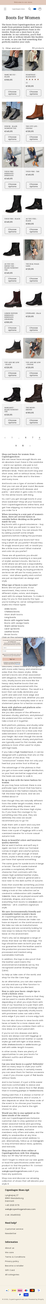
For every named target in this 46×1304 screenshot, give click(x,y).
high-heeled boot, (24, 752)
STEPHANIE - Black (33, 313)
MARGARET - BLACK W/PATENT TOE (11, 410)
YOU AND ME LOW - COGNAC (33, 363)
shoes (40, 483)
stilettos (6, 904)
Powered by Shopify (36, 1299)
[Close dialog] (43, 639)
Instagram (38, 1141)
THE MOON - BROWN (31, 409)
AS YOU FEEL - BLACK (31, 220)
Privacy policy (12, 1261)
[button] (5, 9)
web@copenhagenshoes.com (17, 1171)
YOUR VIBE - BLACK (12, 219)
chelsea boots (15, 1044)
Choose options (12, 92)
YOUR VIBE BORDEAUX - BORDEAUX (9, 173)
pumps (22, 1090)
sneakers (33, 901)
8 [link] (39, 437)
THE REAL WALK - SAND (33, 265)
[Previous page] (5, 437)
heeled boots (36, 1090)
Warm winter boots (14, 626)
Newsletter (10, 1233)
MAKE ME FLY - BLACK (10, 76)
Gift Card (10, 1270)
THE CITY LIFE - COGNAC (32, 127)
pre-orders (18, 1129)
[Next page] (30, 446)
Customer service (14, 1229)
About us (9, 1248)
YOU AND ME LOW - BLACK (11, 363)
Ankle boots (10, 608)
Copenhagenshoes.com (18, 1299)
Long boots (10, 617)
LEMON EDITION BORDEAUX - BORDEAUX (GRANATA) (11, 316)
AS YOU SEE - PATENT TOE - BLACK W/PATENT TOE (11, 267)
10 (23, 445)
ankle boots (32, 1044)
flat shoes (38, 1087)
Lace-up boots (12, 628)
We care (9, 1252)
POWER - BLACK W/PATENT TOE (10, 127)
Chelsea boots (12, 611)
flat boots (38, 1075)
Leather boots (11, 631)
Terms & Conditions (15, 1256)
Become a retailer (14, 1265)
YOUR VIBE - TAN (32, 172)
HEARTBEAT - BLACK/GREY (31, 76)
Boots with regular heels (16, 620)
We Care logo (30, 940)
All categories (12, 1274)
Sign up (12, 659)
